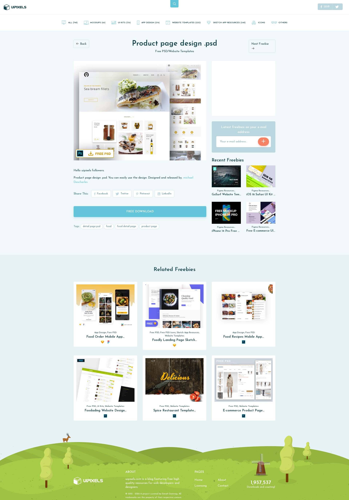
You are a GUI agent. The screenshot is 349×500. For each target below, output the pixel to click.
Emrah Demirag (170, 494)
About (222, 480)
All (73, 23)
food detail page (126, 226)
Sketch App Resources (229, 23)
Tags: (77, 226)
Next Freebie (260, 43)
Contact (223, 485)
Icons (261, 23)
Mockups (97, 23)
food (108, 226)
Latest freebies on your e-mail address (243, 130)
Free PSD (161, 51)
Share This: (81, 193)
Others (282, 23)
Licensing (200, 485)
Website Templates (186, 23)
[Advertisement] (243, 88)
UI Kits (124, 23)
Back (82, 43)
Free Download (140, 211)
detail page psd (91, 226)
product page (149, 226)
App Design (150, 23)
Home (198, 480)
